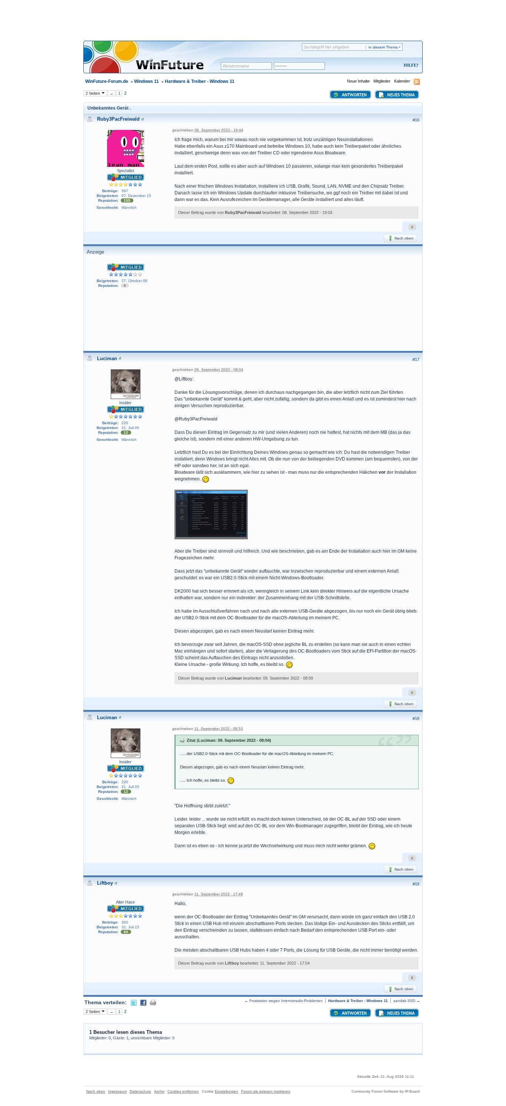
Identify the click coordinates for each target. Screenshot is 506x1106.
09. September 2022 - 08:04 (218, 370)
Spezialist (125, 170)
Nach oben (403, 238)
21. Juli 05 (130, 428)
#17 (416, 359)
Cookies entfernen (183, 1091)
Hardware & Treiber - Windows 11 (199, 81)
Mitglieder (381, 81)
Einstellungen (226, 1091)
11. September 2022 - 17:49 (218, 894)
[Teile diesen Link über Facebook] (143, 1002)
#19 (416, 884)
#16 (416, 120)
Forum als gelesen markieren (265, 1091)
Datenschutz (140, 1091)
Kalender (402, 81)
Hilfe (410, 65)
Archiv (159, 1091)
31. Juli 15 (130, 927)
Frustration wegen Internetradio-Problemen (286, 1001)
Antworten (354, 95)
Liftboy (105, 883)
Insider (125, 402)
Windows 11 (146, 81)
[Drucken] (153, 1002)
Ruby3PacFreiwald (118, 119)
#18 (416, 718)
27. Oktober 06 (134, 281)
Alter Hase (125, 902)
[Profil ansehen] (142, 119)
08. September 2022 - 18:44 (218, 130)
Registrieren (380, 65)
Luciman (107, 358)
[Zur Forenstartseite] (154, 61)
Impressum (117, 1091)
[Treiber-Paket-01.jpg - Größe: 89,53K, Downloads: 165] (211, 515)
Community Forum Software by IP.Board (386, 1091)
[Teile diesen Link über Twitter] (134, 1002)
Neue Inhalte (358, 81)
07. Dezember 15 (136, 196)
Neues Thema (400, 95)
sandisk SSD (404, 1001)
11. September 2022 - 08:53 (218, 729)
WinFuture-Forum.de (106, 81)
